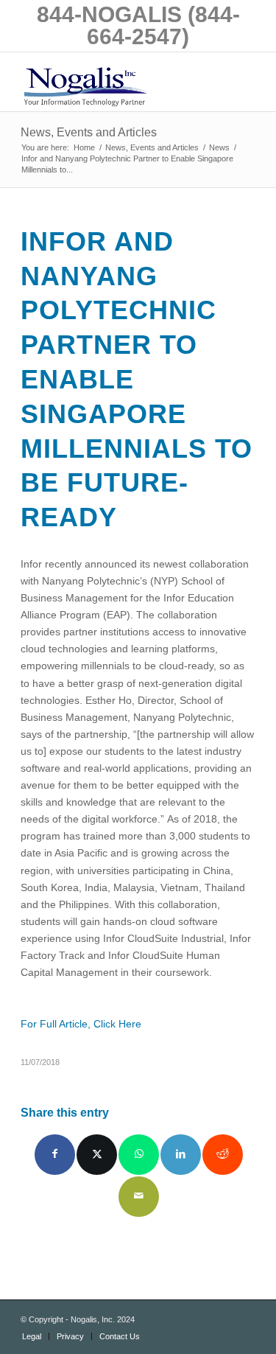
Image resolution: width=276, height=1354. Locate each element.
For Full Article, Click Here (81, 1024)
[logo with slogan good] (114, 81)
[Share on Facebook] (55, 1154)
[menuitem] (32, 1336)
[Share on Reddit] (222, 1154)
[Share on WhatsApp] (138, 1154)
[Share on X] (97, 1154)
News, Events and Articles (89, 132)
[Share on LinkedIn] (180, 1154)
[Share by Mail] (138, 1196)
